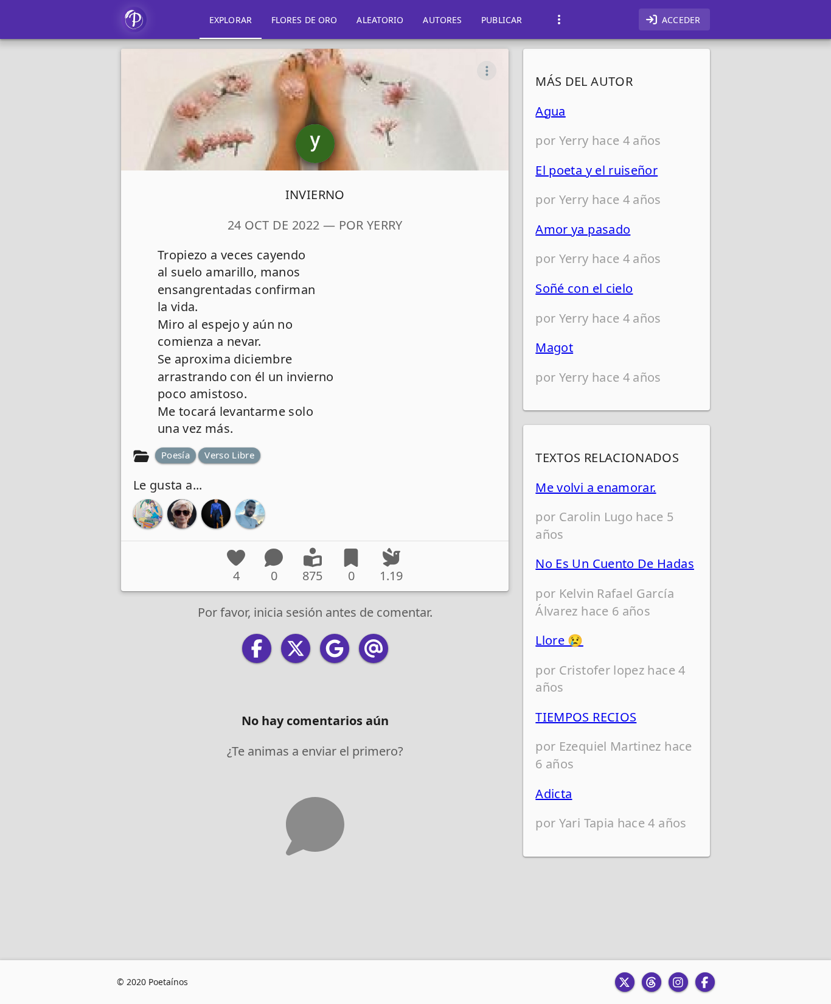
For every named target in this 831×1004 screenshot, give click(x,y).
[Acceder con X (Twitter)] (295, 648)
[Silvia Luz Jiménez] (181, 513)
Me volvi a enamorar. (595, 487)
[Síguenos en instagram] (678, 982)
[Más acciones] (486, 70)
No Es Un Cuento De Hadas (614, 563)
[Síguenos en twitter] (625, 982)
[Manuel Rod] (147, 513)
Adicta (553, 793)
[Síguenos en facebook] (705, 982)
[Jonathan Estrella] (250, 513)
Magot (554, 347)
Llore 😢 (559, 640)
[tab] (231, 19)
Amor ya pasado (582, 229)
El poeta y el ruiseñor (596, 170)
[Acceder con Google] (334, 648)
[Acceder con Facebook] (256, 648)
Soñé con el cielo (584, 288)
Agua (550, 111)
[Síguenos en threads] (651, 982)
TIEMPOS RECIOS (585, 717)
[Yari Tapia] (216, 513)
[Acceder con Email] (373, 648)
